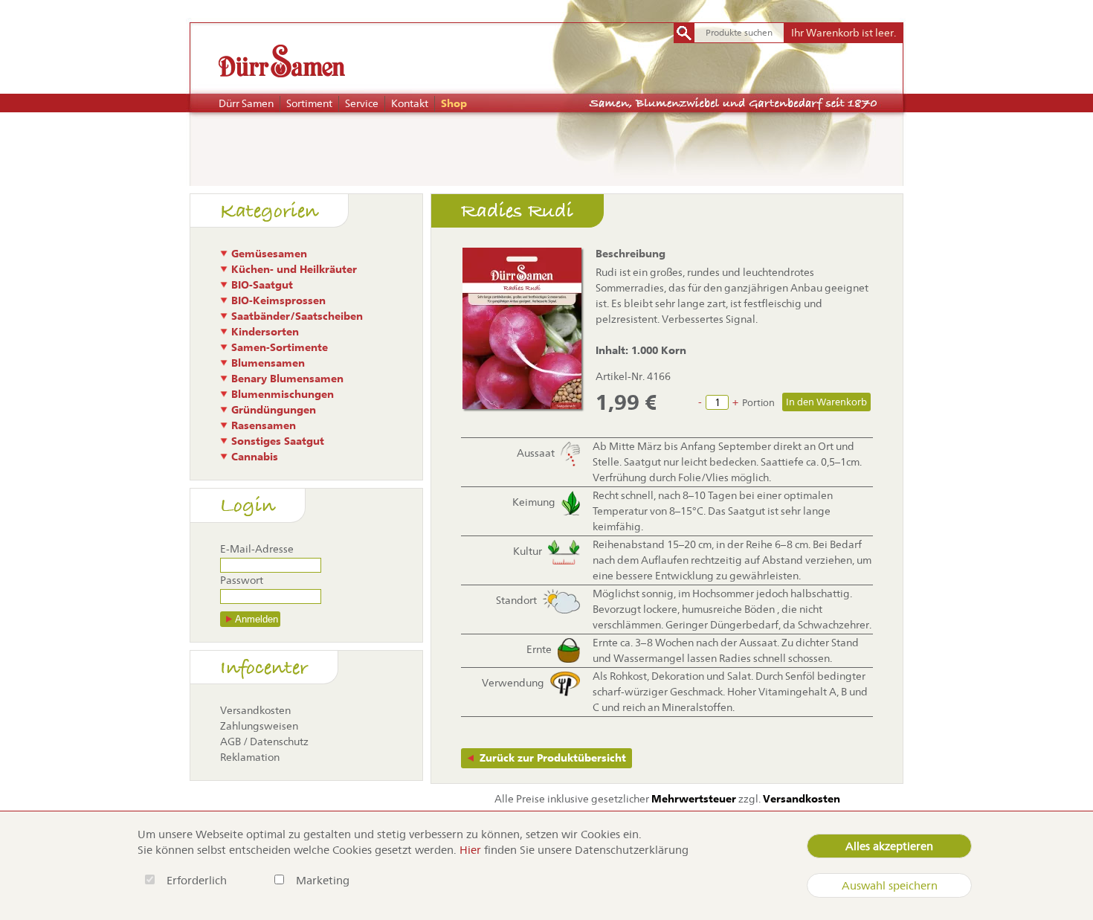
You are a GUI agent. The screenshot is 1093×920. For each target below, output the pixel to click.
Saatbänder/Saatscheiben (297, 316)
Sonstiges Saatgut (277, 441)
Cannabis (254, 457)
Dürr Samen (246, 103)
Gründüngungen (273, 410)
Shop (454, 103)
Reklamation (250, 757)
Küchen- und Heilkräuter (294, 269)
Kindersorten (265, 332)
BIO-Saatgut (262, 285)
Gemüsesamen (269, 254)
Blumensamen (268, 363)
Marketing (322, 880)
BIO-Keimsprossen (278, 300)
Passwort (241, 580)
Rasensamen (263, 425)
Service (361, 103)
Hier (470, 849)
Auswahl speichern (890, 885)
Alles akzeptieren (889, 846)
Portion (758, 402)
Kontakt (409, 103)
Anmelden (256, 619)
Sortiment (309, 103)
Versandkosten (255, 710)
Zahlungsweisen (259, 726)
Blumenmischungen (282, 394)
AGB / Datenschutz (264, 741)
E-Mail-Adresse (257, 549)
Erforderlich (198, 880)
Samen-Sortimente (279, 347)
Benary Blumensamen (287, 379)
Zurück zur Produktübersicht (553, 758)
